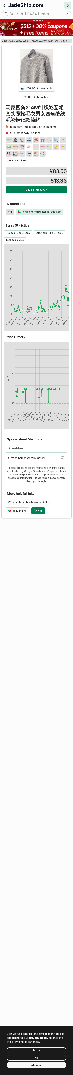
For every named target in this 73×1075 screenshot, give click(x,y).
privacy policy (38, 1037)
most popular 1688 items (40, 127)
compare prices (17, 160)
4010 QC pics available (36, 88)
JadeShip (7, 40)
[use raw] (43, 154)
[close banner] (2, 27)
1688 (25, 40)
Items (17, 40)
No (37, 1057)
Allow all (36, 1065)
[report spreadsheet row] (63, 458)
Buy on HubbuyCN (36, 189)
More (36, 1050)
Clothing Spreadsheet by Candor (26, 457)
